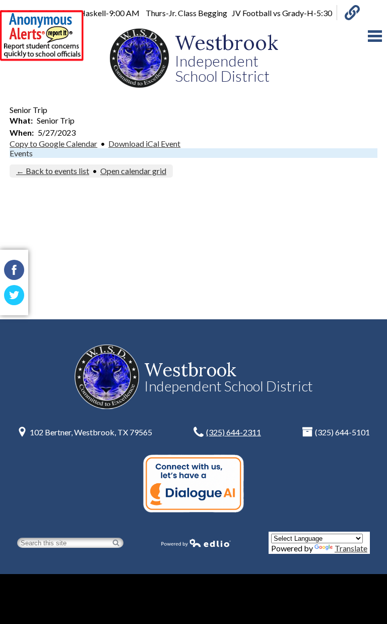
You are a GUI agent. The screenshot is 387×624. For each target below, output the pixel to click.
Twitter (14, 295)
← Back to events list (52, 171)
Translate (351, 548)
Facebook (14, 270)
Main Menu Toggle (375, 36)
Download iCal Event (144, 143)
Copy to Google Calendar (53, 143)
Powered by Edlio (196, 543)
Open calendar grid (133, 171)
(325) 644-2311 (233, 432)
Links (348, 12)
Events (21, 153)
